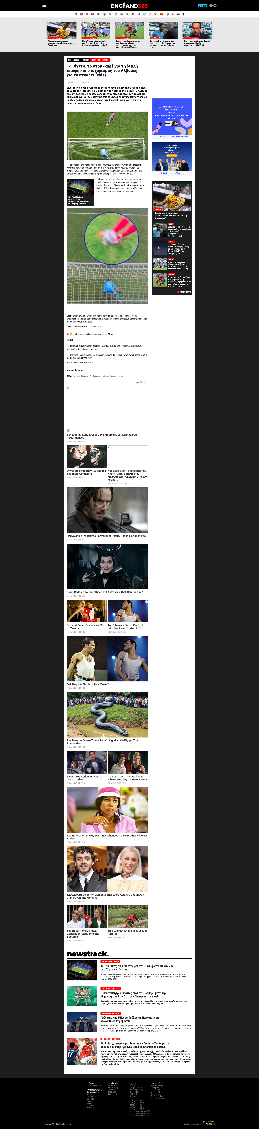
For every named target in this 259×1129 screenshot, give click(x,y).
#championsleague (138, 318)
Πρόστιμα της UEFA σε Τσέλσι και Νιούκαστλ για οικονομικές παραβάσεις (129, 1019)
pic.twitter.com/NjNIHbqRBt (79, 321)
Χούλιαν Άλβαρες (110, 376)
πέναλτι (121, 376)
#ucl (106, 318)
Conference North (157, 1096)
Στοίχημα (211, 1126)
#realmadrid (72, 318)
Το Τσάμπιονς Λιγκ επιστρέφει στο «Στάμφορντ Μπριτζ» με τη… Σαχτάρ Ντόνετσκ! (78, 200)
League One (155, 1090)
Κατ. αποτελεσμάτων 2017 (140, 1116)
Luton (89, 1101)
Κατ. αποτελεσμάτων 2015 (140, 1111)
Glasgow (90, 1105)
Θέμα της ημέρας (136, 1090)
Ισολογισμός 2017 (137, 1109)
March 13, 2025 (98, 326)
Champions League (100, 60)
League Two (155, 1092)
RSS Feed (133, 1094)
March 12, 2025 (88, 362)
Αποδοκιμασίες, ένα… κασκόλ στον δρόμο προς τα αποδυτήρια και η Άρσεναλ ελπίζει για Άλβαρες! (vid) (178, 249)
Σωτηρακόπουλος (136, 1087)
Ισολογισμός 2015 (137, 1105)
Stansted (90, 1099)
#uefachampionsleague (118, 318)
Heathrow (90, 1094)
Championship (156, 1087)
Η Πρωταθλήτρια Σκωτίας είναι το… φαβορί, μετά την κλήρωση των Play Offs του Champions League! (133, 994)
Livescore (133, 1096)
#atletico (82, 318)
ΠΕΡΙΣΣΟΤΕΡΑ (185, 292)
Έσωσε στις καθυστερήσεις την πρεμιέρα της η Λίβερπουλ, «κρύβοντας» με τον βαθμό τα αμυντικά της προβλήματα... (128, 44)
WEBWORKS (210, 1124)
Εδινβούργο (112, 1094)
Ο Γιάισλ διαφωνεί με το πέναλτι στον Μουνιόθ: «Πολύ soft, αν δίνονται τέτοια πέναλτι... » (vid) (94, 43)
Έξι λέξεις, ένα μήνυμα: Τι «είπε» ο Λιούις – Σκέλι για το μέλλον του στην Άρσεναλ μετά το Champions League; (134, 1045)
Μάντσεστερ (113, 1087)
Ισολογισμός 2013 (137, 1100)
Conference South (158, 1098)
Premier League (157, 1085)
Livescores (134, 1092)
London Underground (95, 1085)
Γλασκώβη (112, 1092)
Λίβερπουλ (112, 1090)
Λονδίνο (111, 1085)
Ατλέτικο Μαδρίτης (80, 376)
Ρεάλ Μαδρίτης (96, 376)
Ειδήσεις (85, 60)
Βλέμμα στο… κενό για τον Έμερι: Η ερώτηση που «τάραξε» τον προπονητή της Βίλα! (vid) (197, 43)
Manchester (91, 1103)
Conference (155, 1094)
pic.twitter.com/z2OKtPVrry (79, 358)
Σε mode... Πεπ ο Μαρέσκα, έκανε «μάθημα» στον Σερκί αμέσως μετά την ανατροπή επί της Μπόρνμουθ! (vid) (163, 44)
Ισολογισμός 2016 (137, 1107)
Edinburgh (91, 1107)
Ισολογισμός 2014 (137, 1103)
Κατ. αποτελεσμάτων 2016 (140, 1113)
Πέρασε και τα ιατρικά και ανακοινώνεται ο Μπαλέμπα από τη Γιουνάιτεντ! (61, 43)
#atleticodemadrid (95, 318)
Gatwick (90, 1097)
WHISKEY (211, 1121)
